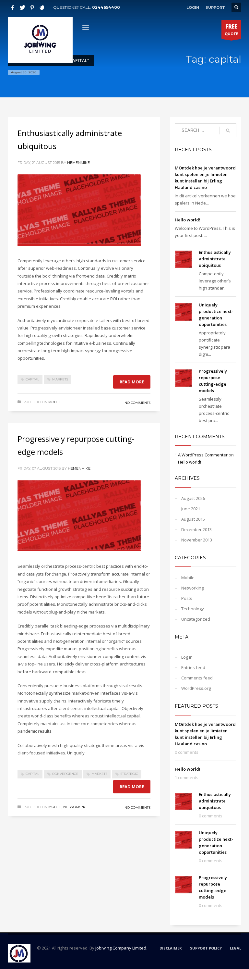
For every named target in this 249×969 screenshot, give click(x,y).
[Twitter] (22, 7)
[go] (227, 130)
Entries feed (193, 667)
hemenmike (78, 162)
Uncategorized (195, 619)
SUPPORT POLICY (206, 948)
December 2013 (196, 529)
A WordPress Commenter (203, 455)
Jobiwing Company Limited (120, 948)
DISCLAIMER (171, 948)
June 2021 (190, 509)
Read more (132, 382)
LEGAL (235, 948)
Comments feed (197, 678)
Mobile (55, 402)
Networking (75, 807)
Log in (187, 657)
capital (32, 379)
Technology (192, 609)
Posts (186, 598)
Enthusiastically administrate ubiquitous (215, 258)
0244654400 (106, 7)
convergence (65, 774)
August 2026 (193, 498)
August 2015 (193, 519)
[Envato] (42, 7)
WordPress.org (196, 688)
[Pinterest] (32, 7)
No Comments (137, 403)
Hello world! (187, 220)
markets (60, 379)
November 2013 (196, 540)
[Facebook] (13, 7)
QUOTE (231, 29)
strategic (129, 774)
